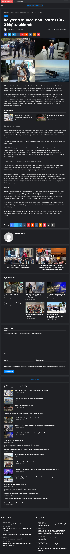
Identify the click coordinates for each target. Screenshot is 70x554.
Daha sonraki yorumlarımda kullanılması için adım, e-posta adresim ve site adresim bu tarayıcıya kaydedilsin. (35, 366)
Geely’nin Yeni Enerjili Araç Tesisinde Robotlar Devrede (31, 390)
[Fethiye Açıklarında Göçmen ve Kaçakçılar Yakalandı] (56, 287)
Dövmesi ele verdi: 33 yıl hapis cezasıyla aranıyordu (20, 489)
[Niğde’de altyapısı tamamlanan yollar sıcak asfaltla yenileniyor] (56, 307)
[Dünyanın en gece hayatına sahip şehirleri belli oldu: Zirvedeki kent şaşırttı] (8, 472)
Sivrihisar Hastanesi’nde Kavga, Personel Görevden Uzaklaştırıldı (34, 295)
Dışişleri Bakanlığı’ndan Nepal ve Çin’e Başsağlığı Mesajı (21, 494)
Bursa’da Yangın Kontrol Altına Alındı (15, 484)
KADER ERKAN (10, 29)
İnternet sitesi (40, 360)
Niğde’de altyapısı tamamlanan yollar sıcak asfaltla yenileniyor (55, 316)
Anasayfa (7, 12)
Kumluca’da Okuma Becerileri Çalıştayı (35, 315)
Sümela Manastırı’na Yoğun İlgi (24, 406)
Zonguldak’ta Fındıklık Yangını (13, 303)
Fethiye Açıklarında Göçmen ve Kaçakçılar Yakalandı (56, 295)
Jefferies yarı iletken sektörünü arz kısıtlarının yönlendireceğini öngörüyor (27, 450)
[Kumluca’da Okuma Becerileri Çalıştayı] (35, 307)
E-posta (6, 360)
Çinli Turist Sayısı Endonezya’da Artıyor (16, 386)
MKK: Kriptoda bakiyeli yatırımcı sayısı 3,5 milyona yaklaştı (22, 445)
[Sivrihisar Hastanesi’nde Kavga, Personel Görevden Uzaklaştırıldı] (35, 287)
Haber (12, 12)
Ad (5, 353)
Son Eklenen (35, 379)
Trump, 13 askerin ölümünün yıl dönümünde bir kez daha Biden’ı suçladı (26, 498)
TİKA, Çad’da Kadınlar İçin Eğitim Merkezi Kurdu (29, 454)
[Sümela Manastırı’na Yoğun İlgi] (41, 117)
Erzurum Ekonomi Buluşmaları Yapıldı (15, 503)
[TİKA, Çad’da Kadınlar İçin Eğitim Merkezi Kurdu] (8, 456)
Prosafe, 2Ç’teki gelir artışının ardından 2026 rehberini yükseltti (24, 413)
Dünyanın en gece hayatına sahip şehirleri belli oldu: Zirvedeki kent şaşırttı (38, 469)
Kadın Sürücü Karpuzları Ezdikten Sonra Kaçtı (26, 1)
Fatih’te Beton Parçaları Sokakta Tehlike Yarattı (11, 295)
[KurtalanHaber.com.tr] (35, 5)
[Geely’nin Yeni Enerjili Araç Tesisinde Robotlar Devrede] (8, 117)
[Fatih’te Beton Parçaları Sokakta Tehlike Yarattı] (13, 287)
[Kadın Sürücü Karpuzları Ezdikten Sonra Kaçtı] (8, 400)
